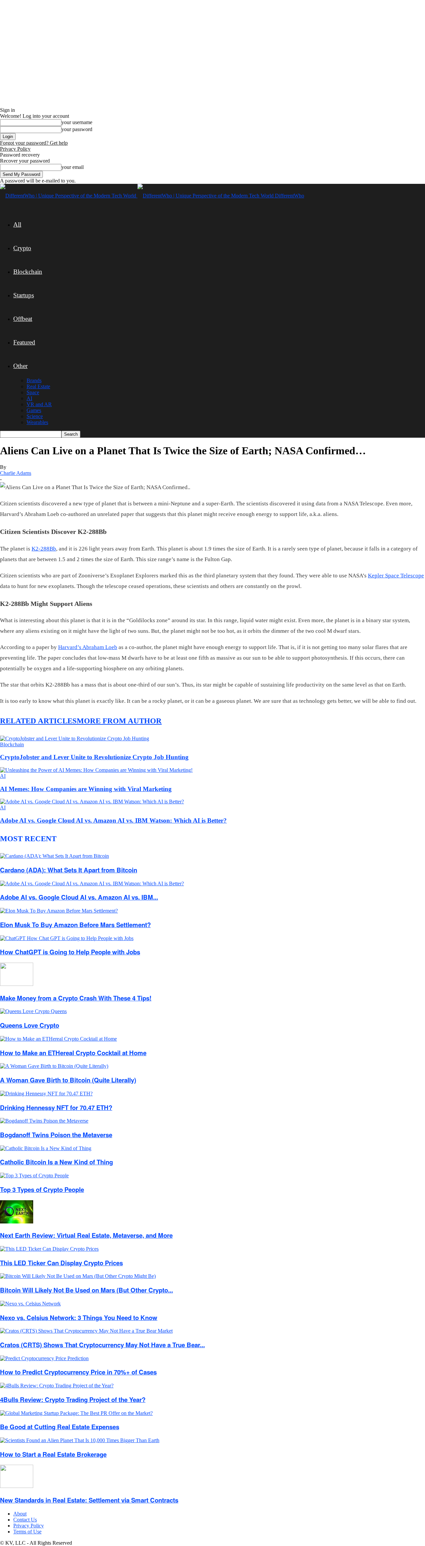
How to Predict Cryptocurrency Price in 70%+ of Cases (78, 1371)
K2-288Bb (44, 549)
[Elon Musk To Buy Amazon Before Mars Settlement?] (59, 911)
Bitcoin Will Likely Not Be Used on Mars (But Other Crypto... (86, 1290)
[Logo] (68, 195)
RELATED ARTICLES (38, 721)
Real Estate (38, 386)
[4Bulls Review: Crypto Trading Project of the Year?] (57, 1385)
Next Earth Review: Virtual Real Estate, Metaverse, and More (86, 1235)
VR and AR (39, 404)
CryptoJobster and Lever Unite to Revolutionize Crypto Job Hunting (94, 757)
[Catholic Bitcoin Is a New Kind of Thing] (45, 1148)
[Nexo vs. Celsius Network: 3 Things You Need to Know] (30, 1303)
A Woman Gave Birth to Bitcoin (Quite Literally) (68, 1079)
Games (34, 410)
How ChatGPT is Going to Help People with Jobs (70, 951)
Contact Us (25, 1519)
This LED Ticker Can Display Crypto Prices (61, 1262)
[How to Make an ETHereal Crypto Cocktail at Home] (58, 1039)
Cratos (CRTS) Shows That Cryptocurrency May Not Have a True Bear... (102, 1344)
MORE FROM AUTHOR (119, 721)
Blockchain (27, 271)
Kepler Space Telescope (396, 575)
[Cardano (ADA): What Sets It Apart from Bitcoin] (54, 856)
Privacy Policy (15, 149)
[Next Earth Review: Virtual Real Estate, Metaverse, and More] (16, 1221)
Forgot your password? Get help (34, 143)
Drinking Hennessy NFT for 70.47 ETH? (56, 1107)
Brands (34, 380)
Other (20, 365)
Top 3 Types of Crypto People (42, 1189)
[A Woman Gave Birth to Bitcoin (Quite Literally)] (54, 1066)
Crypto (22, 248)
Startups (23, 295)
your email (72, 167)
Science (35, 416)
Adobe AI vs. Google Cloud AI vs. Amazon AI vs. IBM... (79, 897)
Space (33, 392)
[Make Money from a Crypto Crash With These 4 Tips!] (16, 984)
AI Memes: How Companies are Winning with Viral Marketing (86, 788)
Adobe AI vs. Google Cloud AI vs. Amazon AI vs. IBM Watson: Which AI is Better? (113, 820)
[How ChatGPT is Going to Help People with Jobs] (66, 938)
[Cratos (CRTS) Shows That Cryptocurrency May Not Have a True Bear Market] (86, 1331)
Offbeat (22, 318)
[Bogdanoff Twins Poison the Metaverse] (44, 1121)
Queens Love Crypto (29, 1025)
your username (76, 122)
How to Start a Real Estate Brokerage (53, 1454)
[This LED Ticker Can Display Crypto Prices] (49, 1249)
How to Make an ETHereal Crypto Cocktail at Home (73, 1052)
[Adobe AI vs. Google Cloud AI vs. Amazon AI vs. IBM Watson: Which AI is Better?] (92, 801)
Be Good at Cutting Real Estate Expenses (59, 1426)
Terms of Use (27, 1531)
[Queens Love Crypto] (33, 1011)
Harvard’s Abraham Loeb (87, 647)
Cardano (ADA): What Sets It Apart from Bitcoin (68, 869)
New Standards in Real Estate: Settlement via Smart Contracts (89, 1500)
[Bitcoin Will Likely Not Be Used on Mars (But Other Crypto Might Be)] (78, 1276)
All (17, 224)
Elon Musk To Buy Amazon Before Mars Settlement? (75, 924)
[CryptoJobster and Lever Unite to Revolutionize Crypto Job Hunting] (74, 738)
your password (76, 129)
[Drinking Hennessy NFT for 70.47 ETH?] (46, 1093)
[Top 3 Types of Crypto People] (34, 1175)
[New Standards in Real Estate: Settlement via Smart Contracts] (16, 1486)
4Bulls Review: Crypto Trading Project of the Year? (72, 1399)
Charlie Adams (15, 473)
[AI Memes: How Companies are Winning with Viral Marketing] (96, 770)
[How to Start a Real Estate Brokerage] (79, 1440)
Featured (24, 342)
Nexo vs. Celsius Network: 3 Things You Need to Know (78, 1317)
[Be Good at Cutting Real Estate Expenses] (76, 1413)
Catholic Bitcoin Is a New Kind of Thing (56, 1161)
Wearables (37, 422)
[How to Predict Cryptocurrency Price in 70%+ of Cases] (44, 1358)
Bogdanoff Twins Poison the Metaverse (56, 1134)
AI (29, 398)
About (20, 1513)
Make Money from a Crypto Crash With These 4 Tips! (75, 998)
